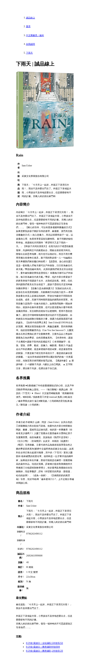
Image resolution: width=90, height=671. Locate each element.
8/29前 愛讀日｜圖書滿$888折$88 (43, 647)
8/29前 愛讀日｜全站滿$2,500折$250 (44, 643)
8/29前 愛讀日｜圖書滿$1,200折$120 (44, 651)
